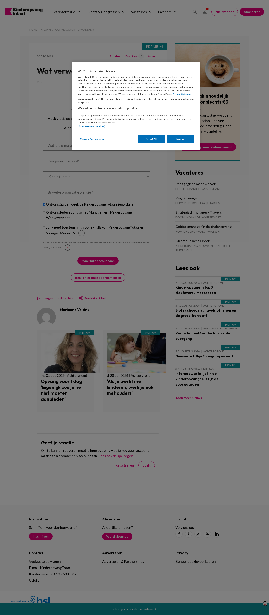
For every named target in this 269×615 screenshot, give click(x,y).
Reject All (151, 139)
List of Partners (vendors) (91, 126)
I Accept (181, 139)
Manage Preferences (92, 139)
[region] (136, 106)
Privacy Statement (182, 94)
